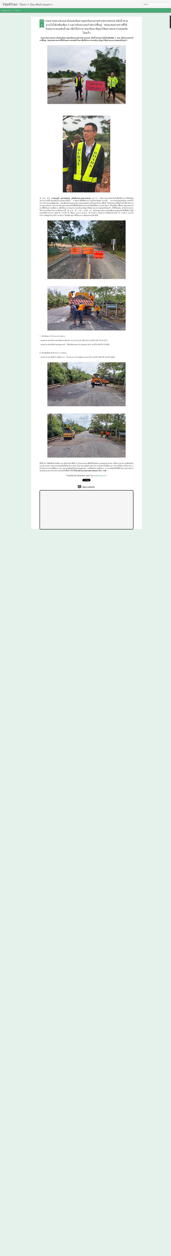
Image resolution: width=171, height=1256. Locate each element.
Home (17, 10)
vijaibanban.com (100, 475)
